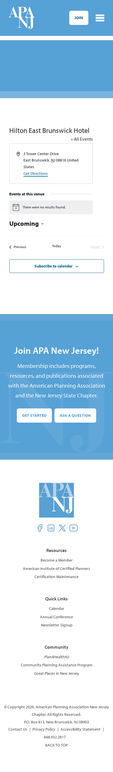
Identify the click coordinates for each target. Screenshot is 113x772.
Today (56, 246)
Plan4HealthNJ (56, 656)
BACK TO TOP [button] (56, 745)
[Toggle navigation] (100, 17)
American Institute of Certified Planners (56, 568)
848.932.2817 (55, 737)
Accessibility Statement (81, 729)
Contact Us (17, 729)
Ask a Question (75, 415)
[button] (39, 528)
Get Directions (35, 173)
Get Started (34, 415)
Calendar (56, 608)
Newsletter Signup (56, 625)
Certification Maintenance (56, 576)
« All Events (82, 139)
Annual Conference (56, 616)
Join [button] (78, 17)
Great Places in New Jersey (56, 673)
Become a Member (57, 560)
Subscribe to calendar (53, 266)
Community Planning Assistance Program (56, 665)
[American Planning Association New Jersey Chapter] (21, 18)
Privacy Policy (43, 729)
